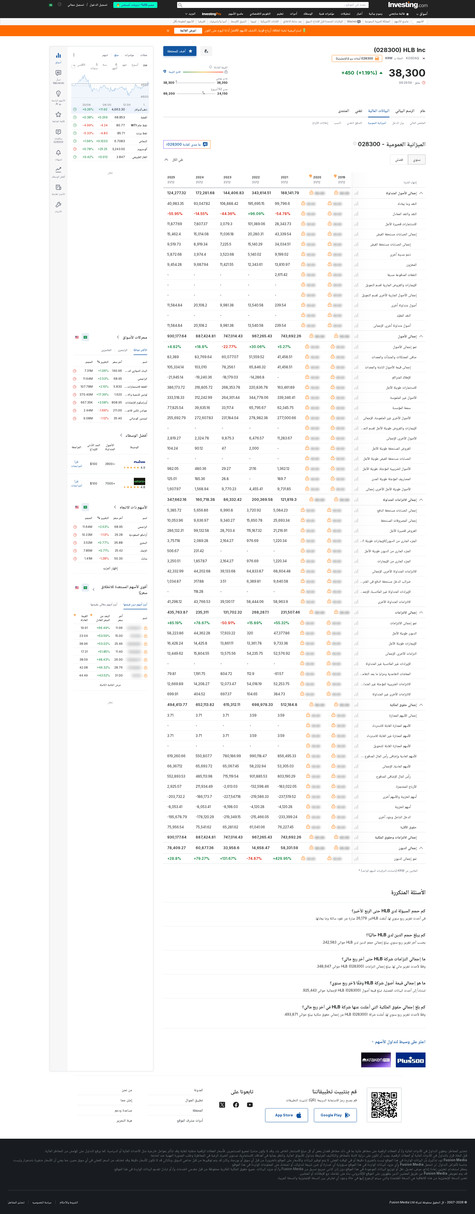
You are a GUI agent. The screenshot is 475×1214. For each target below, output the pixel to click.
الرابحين (122, 350)
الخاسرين (106, 350)
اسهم (105, 55)
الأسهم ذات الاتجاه (133, 507)
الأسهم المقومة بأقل (183, 22)
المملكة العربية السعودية (377, 22)
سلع (116, 55)
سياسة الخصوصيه (41, 1202)
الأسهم (420, 21)
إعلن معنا (126, 1100)
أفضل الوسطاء (136, 435)
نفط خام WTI (139, 125)
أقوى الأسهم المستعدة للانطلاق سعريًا (124, 589)
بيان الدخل (398, 123)
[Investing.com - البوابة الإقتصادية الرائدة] (408, 4)
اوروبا (253, 22)
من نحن (127, 1090)
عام (423, 110)
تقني (358, 110)
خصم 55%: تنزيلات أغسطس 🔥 (135, 5)
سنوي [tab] (416, 159)
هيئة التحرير (124, 1120)
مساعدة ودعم (123, 1110)
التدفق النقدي (354, 123)
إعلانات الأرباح (320, 123)
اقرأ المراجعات (76, 464)
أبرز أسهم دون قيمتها (135, 604)
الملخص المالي (418, 123)
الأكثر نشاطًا (140, 350)
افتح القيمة (175, 72)
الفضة (144, 117)
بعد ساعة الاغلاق (292, 22)
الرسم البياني (404, 110)
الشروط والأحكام (69, 1202)
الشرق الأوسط (238, 22)
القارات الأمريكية (270, 22)
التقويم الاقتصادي (260, 14)
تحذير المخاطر (16, 1202)
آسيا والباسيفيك (218, 22)
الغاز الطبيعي (139, 157)
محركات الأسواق (135, 337)
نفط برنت (141, 133)
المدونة (198, 1090)
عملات (143, 55)
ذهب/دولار (141, 109)
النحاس (143, 141)
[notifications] (60, 4)
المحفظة (197, 1110)
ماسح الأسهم (236, 14)
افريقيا (201, 22)
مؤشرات (129, 55)
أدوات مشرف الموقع (190, 1120)
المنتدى (343, 110)
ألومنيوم (142, 149)
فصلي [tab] (399, 159)
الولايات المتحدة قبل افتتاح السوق (324, 22)
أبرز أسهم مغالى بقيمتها (104, 604)
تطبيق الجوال (194, 1100)
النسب (337, 123)
